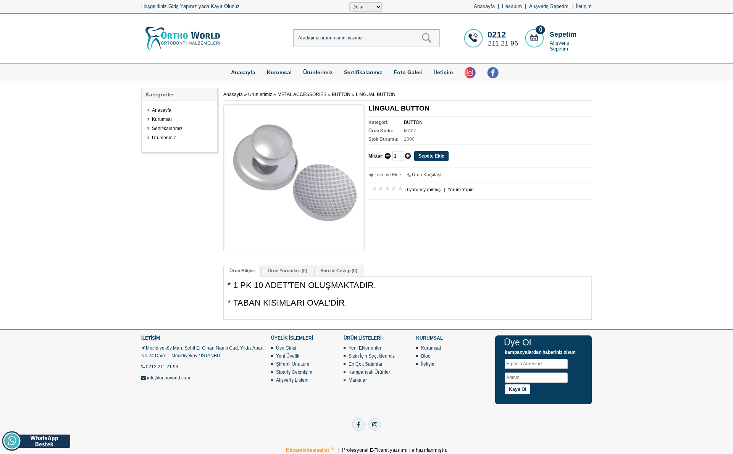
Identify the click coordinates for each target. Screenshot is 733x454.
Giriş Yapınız (182, 6)
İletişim (584, 6)
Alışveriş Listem (292, 380)
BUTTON (341, 94)
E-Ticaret (380, 450)
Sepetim (563, 34)
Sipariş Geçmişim (294, 372)
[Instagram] (374, 424)
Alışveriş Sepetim (559, 46)
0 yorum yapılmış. (423, 189)
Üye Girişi (286, 348)
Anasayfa (484, 6)
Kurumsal (279, 72)
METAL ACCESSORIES (302, 94)
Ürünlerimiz (318, 72)
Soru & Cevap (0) (338, 270)
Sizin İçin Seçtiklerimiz (372, 356)
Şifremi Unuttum (292, 364)
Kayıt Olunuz (225, 6)
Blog (426, 356)
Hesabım (512, 6)
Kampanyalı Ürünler (369, 372)
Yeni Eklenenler (365, 348)
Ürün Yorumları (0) (287, 270)
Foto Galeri (408, 72)
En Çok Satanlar (366, 364)
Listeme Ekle (388, 174)
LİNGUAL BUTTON (376, 94)
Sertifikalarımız (363, 72)
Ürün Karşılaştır (428, 174)
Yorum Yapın (460, 189)
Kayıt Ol (517, 389)
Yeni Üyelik (287, 356)
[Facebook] (358, 424)
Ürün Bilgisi (242, 270)
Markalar (358, 380)
